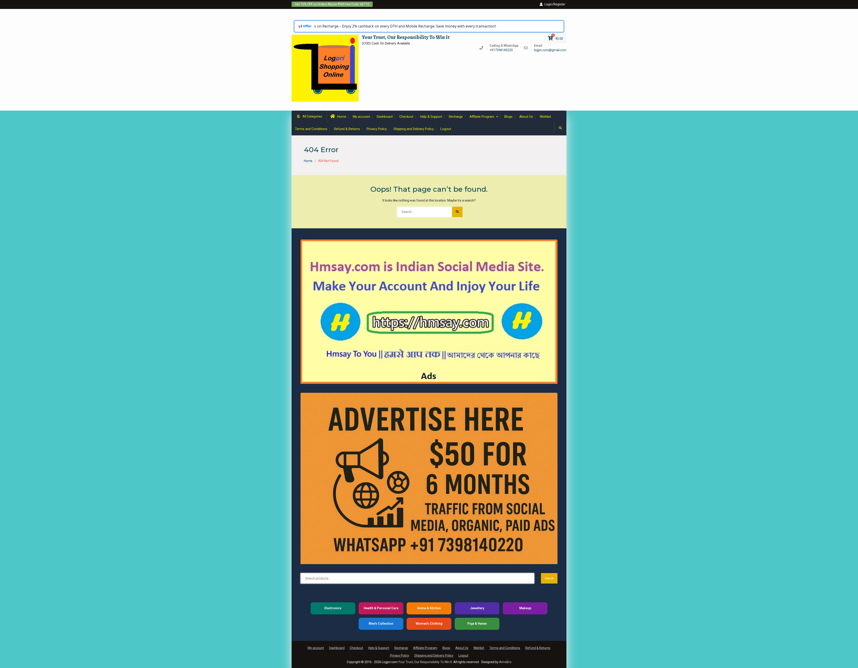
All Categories (312, 116)
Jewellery (477, 608)
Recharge (456, 117)
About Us (526, 117)
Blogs (508, 117)
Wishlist (545, 117)
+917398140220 (501, 50)
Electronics (332, 608)
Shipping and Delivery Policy (413, 129)
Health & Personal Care (381, 608)
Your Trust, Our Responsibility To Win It (406, 37)
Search (549, 578)
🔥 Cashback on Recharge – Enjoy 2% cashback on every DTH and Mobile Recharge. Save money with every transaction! (383, 26)
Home (341, 117)
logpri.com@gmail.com (550, 50)
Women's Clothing (429, 623)
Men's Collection (381, 623)
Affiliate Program (481, 117)
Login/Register (555, 4)
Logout (445, 129)
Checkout (406, 117)
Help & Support (431, 117)
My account (361, 117)
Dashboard (385, 117)
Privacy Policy (377, 129)
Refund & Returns (347, 129)
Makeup (525, 608)
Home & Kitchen (429, 608)
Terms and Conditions (311, 129)
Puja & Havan (477, 623)
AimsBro (505, 662)
